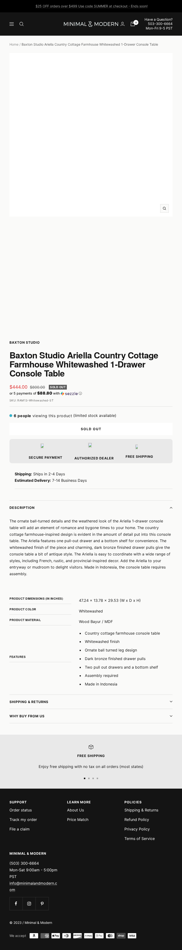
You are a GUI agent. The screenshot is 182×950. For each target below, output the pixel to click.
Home (13, 44)
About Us (75, 810)
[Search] (21, 24)
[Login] (122, 24)
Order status (20, 810)
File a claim (19, 829)
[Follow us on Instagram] (29, 903)
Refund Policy (136, 819)
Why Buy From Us (27, 716)
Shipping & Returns (28, 702)
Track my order (23, 819)
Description (22, 508)
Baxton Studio (24, 342)
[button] (91, 393)
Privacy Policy (137, 829)
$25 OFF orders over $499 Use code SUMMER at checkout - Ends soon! (92, 6)
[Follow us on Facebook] (16, 903)
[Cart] (132, 24)
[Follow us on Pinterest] (42, 903)
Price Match (77, 819)
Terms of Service (139, 838)
